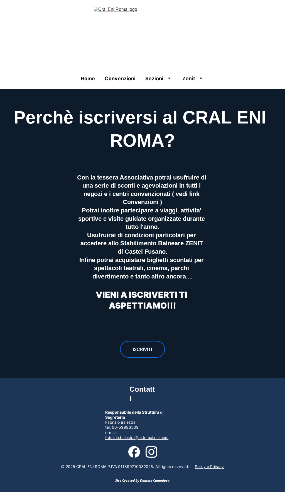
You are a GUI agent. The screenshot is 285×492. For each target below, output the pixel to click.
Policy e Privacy (209, 466)
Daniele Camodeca (154, 480)
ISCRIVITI (142, 349)
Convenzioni (120, 78)
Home (88, 78)
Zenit (188, 78)
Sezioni (154, 78)
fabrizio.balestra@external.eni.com (136, 437)
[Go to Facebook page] (137, 452)
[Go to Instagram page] (151, 452)
